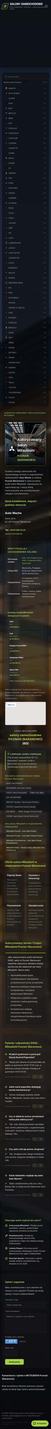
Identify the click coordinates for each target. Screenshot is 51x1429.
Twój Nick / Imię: (11, 1300)
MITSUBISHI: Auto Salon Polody (18, 788)
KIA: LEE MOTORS (13, 797)
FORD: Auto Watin (37, 793)
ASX (24, 558)
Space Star (26, 563)
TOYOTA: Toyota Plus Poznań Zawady (20, 807)
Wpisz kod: (9, 1348)
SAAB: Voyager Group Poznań (30, 811)
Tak (35, 1077)
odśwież (22, 1341)
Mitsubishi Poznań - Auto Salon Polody (21, 831)
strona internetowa (13, 533)
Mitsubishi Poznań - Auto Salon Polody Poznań (24, 836)
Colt (28, 558)
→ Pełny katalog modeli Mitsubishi (21, 681)
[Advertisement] (25, 38)
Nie (41, 1077)
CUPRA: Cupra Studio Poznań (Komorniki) (22, 816)
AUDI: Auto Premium (14, 783)
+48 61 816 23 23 (17, 530)
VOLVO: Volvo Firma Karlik (16, 793)
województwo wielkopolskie (15, 413)
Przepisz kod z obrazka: (14, 1337)
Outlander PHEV (34, 560)
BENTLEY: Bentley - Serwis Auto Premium (22, 802)
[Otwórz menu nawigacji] (46, 6)
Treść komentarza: (12, 1311)
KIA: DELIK (10, 811)
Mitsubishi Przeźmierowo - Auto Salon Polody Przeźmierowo (23, 841)
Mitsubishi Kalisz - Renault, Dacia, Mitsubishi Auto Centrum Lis (25, 849)
